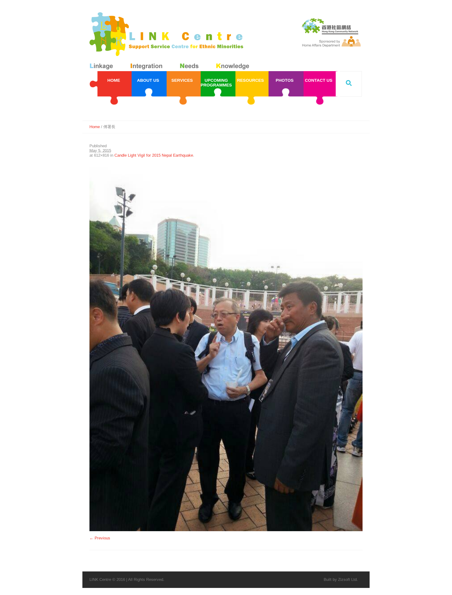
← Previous (99, 538)
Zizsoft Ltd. (348, 579)
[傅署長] (226, 349)
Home (94, 127)
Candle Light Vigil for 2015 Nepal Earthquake (153, 155)
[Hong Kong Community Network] (170, 41)
